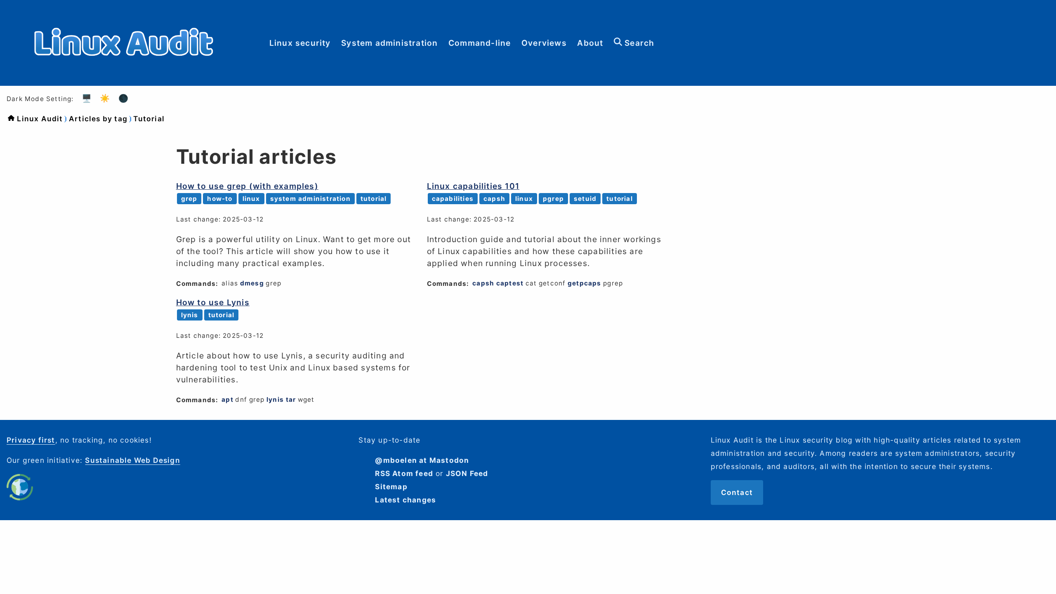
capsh (494, 199)
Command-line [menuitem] (479, 43)
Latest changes (405, 499)
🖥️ (87, 98)
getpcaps (584, 283)
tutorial (374, 199)
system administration (310, 199)
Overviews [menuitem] (544, 43)
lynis (189, 315)
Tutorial (149, 118)
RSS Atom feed (404, 473)
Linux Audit (40, 118)
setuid (585, 199)
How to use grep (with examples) (247, 186)
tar (291, 399)
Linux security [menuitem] (300, 43)
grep (189, 199)
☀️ (105, 98)
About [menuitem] (590, 43)
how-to (219, 199)
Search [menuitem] (638, 43)
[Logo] (124, 79)
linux (251, 199)
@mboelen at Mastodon (422, 460)
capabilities (453, 199)
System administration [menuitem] (389, 43)
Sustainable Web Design (132, 460)
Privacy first (31, 440)
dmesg (252, 283)
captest (509, 283)
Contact (737, 492)
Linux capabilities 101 (473, 186)
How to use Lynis (213, 302)
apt (227, 399)
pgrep (553, 199)
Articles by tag (98, 118)
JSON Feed (467, 473)
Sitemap (391, 486)
